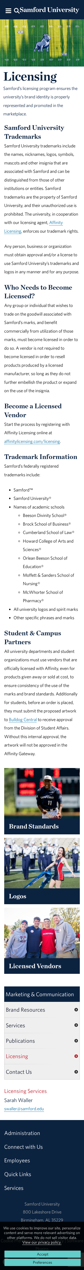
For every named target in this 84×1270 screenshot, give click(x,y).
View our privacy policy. (41, 1242)
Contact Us (19, 1071)
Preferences (42, 1262)
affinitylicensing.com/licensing (32, 441)
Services (15, 1025)
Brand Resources (25, 1009)
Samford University (42, 1204)
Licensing (17, 1056)
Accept (42, 1254)
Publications (20, 1040)
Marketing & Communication (40, 994)
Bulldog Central (23, 719)
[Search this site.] (16, 10)
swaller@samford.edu (24, 1108)
